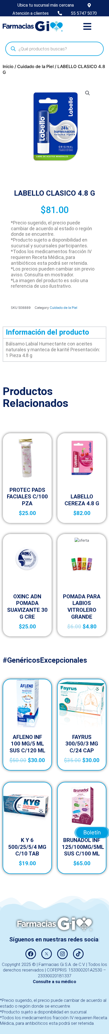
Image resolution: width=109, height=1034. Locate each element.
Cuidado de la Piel (35, 66)
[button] (87, 26)
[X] (46, 954)
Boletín (92, 832)
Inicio (8, 66)
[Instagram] (62, 954)
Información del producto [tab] (47, 332)
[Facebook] (30, 954)
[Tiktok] (78, 954)
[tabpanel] (54, 349)
